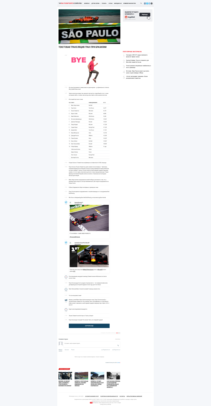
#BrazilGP (100, 269)
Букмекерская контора (129, 3)
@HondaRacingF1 (78, 204)
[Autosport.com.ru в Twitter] (147, 3)
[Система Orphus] (118, 332)
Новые (60, 349)
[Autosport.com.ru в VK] (145, 3)
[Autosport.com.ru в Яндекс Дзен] (151, 3)
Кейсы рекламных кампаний (134, 396)
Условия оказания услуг (92, 396)
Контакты (122, 396)
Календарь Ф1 (118, 3)
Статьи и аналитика (64, 369)
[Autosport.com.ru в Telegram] (149, 3)
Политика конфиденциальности (109, 396)
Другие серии (95, 3)
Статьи (110, 3)
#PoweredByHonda (75, 237)
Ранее (72, 349)
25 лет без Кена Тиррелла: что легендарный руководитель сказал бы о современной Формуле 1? (113, 384)
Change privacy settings (105, 404)
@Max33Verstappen (88, 269)
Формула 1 (87, 3)
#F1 (74, 271)
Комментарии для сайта (113, 362)
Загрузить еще (89, 325)
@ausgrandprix (78, 244)
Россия (104, 3)
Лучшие (67, 349)
